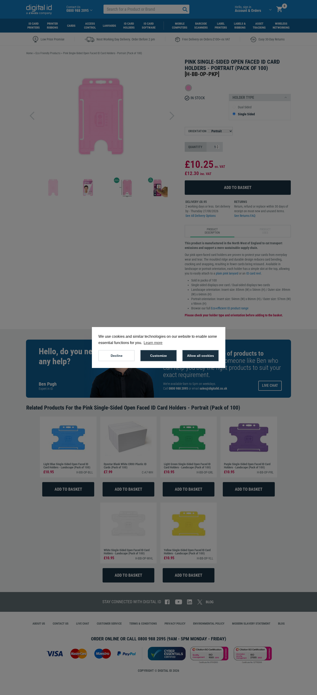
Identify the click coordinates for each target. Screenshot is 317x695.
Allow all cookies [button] (200, 355)
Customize (158, 355)
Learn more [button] (153, 343)
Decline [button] (117, 355)
